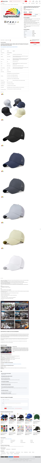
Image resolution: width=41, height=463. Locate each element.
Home (1, 4)
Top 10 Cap (8, 453)
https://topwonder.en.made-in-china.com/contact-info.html (9, 46)
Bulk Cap (33, 452)
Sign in (39, 1)
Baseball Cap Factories (12, 452)
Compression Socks (12, 441)
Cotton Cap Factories (18, 452)
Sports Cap (9, 4)
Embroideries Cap (26, 452)
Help (29, 3)
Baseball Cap (12, 4)
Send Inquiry (27, 14)
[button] (33, 1)
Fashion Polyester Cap (3, 453)
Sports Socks (2, 442)
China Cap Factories (3, 452)
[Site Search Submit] (26, 1)
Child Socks (2, 441)
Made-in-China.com (17, 459)
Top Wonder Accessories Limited (28, 9)
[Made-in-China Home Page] (4, 1)
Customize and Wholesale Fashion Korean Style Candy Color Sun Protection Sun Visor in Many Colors (4, 433)
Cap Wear (30, 452)
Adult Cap (7, 452)
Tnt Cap (22, 452)
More (1, 443)
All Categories (3, 3)
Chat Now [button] (37, 14)
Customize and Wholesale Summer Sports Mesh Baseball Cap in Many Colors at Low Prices (20, 422)
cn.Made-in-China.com (26, 459)
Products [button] (11, 1)
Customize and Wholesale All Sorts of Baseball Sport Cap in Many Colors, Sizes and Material (4, 422)
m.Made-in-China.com (22, 459)
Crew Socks (21, 441)
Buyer (26, 3)
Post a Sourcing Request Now (18, 408)
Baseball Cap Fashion (16, 4)
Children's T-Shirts (32, 442)
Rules (39, 3)
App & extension (32, 3)
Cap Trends (12, 453)
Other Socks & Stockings (22, 442)
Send (5, 408)
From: (3, 399)
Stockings (12, 442)
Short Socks (31, 441)
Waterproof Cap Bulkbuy (16, 453)
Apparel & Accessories (5, 4)
